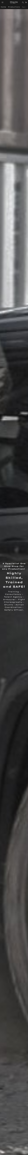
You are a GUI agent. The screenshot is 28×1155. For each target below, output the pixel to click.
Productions (14, 7)
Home (3, 7)
